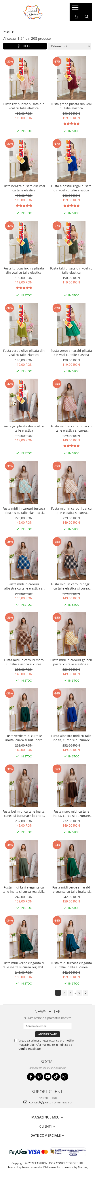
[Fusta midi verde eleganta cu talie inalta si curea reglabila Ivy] (23, 937)
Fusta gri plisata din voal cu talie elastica (24, 428)
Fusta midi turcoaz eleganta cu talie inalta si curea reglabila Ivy (71, 965)
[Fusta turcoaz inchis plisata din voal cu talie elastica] (23, 242)
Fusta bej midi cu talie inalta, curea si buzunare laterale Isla (23, 813)
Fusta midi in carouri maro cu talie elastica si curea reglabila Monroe (24, 662)
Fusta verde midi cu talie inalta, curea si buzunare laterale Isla (23, 738)
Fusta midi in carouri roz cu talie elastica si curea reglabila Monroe (71, 428)
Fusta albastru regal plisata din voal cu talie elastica (71, 188)
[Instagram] (64, 1077)
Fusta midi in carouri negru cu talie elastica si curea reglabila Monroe (71, 586)
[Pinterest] (39, 1077)
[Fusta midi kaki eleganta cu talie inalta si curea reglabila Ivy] (23, 861)
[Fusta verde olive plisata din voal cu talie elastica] (23, 324)
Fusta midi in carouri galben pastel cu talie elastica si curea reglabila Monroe (71, 662)
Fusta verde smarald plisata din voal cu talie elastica (71, 352)
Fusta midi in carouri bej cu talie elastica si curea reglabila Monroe (71, 510)
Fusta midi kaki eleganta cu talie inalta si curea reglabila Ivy (24, 889)
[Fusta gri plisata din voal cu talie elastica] (23, 400)
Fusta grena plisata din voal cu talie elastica (71, 106)
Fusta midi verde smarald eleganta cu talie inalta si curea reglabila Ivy (71, 889)
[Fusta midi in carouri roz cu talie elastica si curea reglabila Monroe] (71, 400)
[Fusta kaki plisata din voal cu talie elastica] (71, 242)
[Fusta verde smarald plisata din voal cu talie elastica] (71, 324)
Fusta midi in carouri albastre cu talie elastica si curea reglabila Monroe (24, 586)
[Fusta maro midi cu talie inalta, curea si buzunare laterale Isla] (71, 785)
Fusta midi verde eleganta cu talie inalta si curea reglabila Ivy (23, 965)
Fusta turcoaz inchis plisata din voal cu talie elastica (24, 270)
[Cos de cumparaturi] (76, 16)
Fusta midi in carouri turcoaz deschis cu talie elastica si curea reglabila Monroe (23, 510)
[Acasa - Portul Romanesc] (33, 12)
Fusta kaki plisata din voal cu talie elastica (71, 270)
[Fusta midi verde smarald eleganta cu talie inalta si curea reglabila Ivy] (71, 861)
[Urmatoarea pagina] (85, 993)
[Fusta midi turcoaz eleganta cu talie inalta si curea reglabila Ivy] (71, 937)
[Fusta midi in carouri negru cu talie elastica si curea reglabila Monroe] (71, 558)
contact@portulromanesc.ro (50, 1102)
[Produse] (76, 9)
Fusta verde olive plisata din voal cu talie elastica (24, 352)
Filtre (26, 46)
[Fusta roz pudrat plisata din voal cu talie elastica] (23, 78)
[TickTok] (56, 1077)
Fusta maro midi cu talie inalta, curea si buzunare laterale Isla (71, 813)
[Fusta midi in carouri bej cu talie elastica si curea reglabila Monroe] (71, 482)
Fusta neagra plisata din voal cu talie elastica (23, 188)
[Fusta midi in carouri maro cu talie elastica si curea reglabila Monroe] (23, 634)
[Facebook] (31, 1077)
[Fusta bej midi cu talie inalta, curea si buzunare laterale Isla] (23, 785)
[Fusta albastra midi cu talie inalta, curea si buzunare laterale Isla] (71, 709)
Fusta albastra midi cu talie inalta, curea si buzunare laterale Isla (71, 738)
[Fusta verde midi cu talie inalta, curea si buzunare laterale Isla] (23, 709)
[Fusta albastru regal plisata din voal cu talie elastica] (71, 160)
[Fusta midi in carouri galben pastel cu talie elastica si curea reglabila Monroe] (71, 634)
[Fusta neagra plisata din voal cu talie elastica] (23, 160)
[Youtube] (47, 1077)
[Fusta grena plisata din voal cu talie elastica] (71, 78)
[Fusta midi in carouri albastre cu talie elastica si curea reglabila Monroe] (23, 558)
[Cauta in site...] (87, 16)
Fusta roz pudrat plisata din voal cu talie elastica (23, 106)
